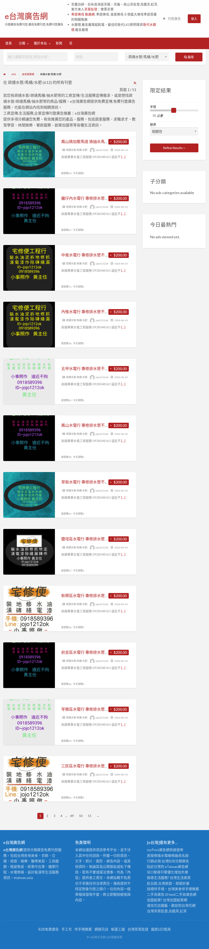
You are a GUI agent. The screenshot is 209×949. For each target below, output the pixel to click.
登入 (194, 18)
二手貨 (181, 894)
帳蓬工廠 (118, 929)
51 (89, 816)
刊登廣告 (174, 18)
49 (72, 816)
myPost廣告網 (158, 850)
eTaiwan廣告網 (176, 866)
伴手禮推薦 (83, 929)
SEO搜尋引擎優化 (160, 872)
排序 (153, 124)
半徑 (153, 106)
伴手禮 (187, 889)
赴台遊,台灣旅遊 (159, 883)
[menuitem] (171, 19)
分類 (22, 43)
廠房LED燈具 (161, 929)
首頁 (8, 43)
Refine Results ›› (174, 148)
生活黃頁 (184, 878)
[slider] (173, 110)
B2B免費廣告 (48, 929)
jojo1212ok (102, 149)
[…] (123, 157)
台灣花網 (189, 905)
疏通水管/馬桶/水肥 (76, 149)
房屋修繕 (154, 855)
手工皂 (66, 929)
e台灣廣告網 (26, 16)
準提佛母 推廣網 (83, 14)
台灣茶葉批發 (157, 911)
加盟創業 (177, 900)
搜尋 (190, 57)
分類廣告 (182, 861)
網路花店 (101, 929)
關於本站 (40, 43)
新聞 (59, 43)
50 (81, 816)
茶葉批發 (90, 9)
